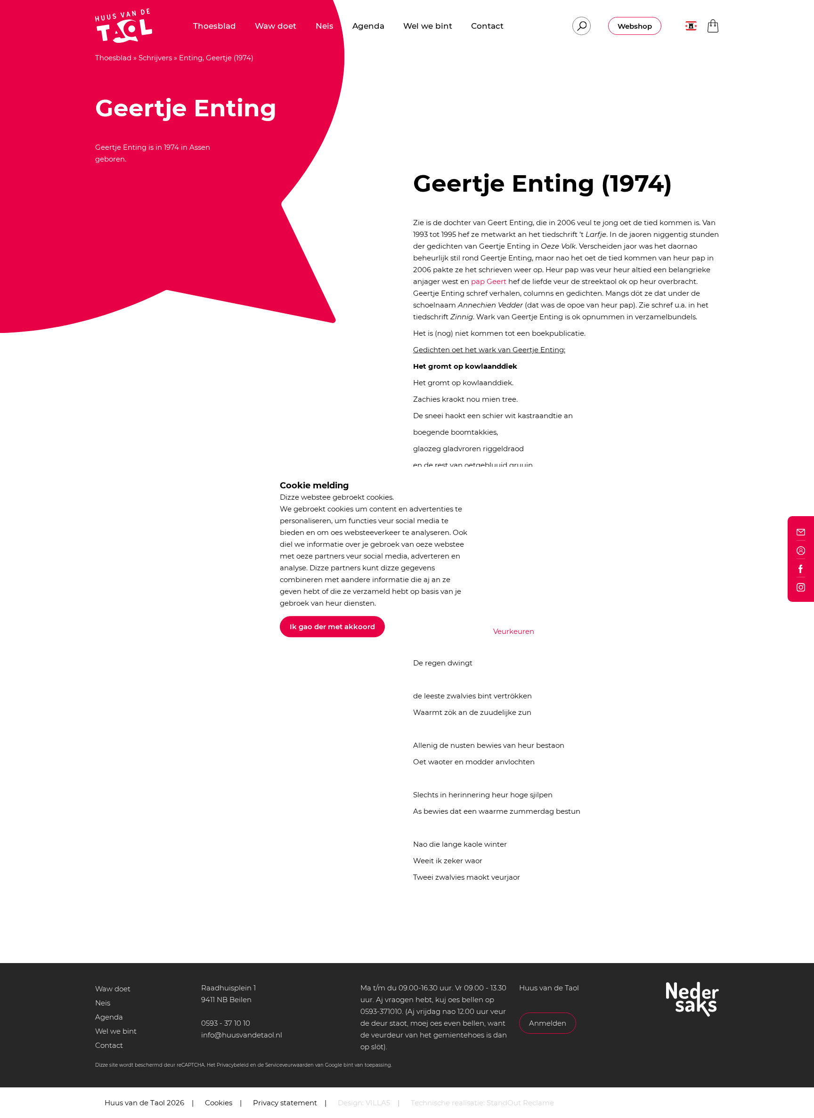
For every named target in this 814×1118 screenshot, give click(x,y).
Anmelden (547, 1023)
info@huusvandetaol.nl (241, 1034)
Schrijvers (155, 57)
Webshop (635, 26)
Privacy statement (285, 1102)
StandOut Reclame (520, 1102)
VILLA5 (378, 1102)
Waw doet (112, 988)
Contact (109, 1045)
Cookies (218, 1102)
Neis (102, 1002)
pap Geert (488, 281)
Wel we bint (116, 1031)
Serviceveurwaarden (289, 1065)
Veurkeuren (513, 631)
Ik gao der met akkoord (332, 626)
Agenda (109, 1017)
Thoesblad (113, 57)
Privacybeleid (233, 1065)
